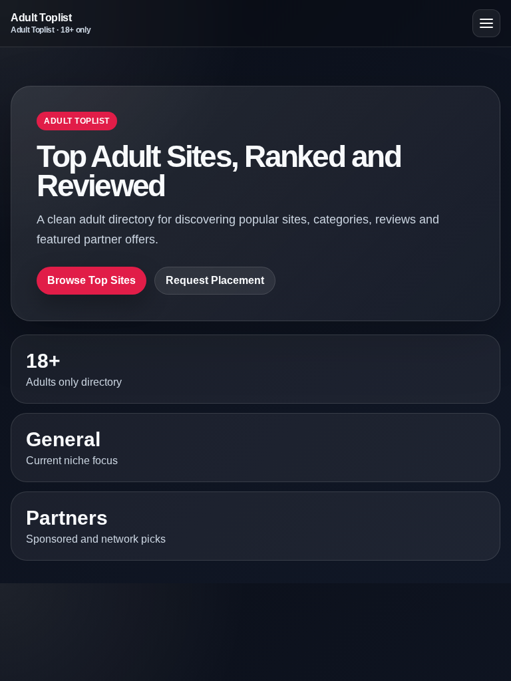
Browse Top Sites (91, 280)
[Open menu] (486, 23)
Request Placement (215, 280)
